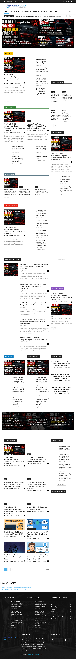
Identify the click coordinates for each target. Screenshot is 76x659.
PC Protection (31, 551)
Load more (61, 484)
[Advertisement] (50, 6)
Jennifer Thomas (8, 83)
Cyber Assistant (8, 529)
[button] (70, 11)
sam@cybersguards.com (35, 654)
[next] (70, 16)
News (5, 39)
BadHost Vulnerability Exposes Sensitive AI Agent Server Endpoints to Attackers (56, 116)
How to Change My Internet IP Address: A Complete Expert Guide (37, 534)
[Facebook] (61, 1)
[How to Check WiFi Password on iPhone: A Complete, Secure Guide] (14, 547)
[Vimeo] (69, 1)
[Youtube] (71, 1)
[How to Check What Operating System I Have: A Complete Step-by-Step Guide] (38, 547)
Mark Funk (7, 515)
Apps (5, 504)
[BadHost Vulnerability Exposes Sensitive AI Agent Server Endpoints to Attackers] (47, 41)
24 (20, 569)
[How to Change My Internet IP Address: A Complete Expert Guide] (38, 524)
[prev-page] (5, 100)
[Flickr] (61, 640)
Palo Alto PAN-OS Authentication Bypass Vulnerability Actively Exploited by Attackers (38, 16)
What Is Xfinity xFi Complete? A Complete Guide (41, 156)
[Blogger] (52, 640)
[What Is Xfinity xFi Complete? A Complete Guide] (31, 156)
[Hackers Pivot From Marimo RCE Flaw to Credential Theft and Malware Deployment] (56, 27)
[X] (66, 1)
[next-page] (8, 100)
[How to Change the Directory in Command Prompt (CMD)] (14, 524)
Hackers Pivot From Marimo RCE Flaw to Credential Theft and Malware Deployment (37, 126)
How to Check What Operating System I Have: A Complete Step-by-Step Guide (37, 557)
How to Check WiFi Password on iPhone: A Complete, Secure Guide (14, 557)
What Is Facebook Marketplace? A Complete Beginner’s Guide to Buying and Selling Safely (41, 91)
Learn (42, 28)
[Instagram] (63, 1)
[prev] (67, 16)
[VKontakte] (69, 640)
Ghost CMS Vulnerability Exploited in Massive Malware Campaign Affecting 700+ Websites (66, 117)
